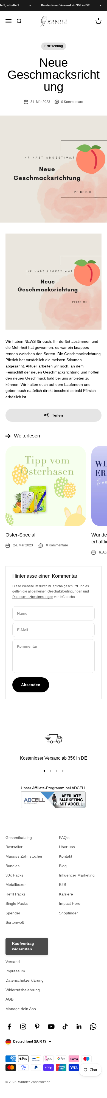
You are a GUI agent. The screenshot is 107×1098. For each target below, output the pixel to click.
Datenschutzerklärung (24, 980)
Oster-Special (20, 535)
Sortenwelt (14, 922)
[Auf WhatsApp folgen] (93, 1026)
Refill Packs (15, 894)
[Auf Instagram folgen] (23, 1026)
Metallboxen (16, 884)
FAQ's (64, 837)
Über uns (67, 847)
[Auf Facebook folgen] (9, 1026)
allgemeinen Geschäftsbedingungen (55, 591)
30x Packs (14, 875)
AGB (9, 999)
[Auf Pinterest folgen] (37, 1026)
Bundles (12, 866)
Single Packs (16, 903)
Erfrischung (53, 46)
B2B (62, 884)
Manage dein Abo (20, 1009)
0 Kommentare (72, 102)
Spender (12, 913)
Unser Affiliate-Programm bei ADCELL (53, 788)
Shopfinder (68, 913)
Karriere (66, 894)
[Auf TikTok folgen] (65, 1026)
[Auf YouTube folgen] (51, 1026)
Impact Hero (69, 903)
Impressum (15, 971)
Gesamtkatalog (18, 837)
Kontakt (65, 856)
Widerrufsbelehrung (22, 990)
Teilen (57, 415)
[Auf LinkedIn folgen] (79, 1026)
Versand (12, 961)
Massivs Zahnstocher (24, 856)
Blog (63, 866)
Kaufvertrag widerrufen (23, 946)
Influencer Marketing (77, 875)
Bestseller (13, 847)
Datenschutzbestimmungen (32, 597)
